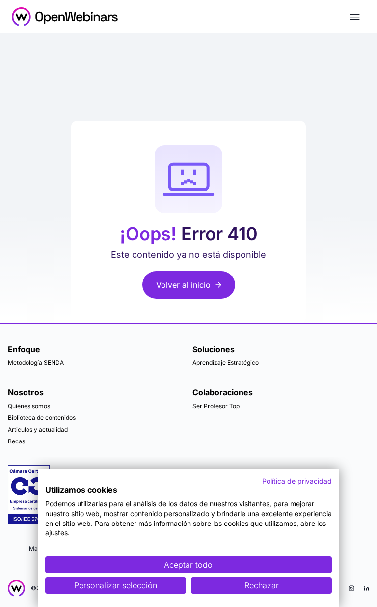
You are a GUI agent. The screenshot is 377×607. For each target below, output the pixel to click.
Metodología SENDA (36, 362)
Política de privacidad (297, 481)
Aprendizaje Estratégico (225, 362)
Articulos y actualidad (38, 429)
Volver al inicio (183, 285)
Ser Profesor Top (216, 406)
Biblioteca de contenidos (42, 417)
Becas (16, 441)
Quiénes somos (29, 406)
